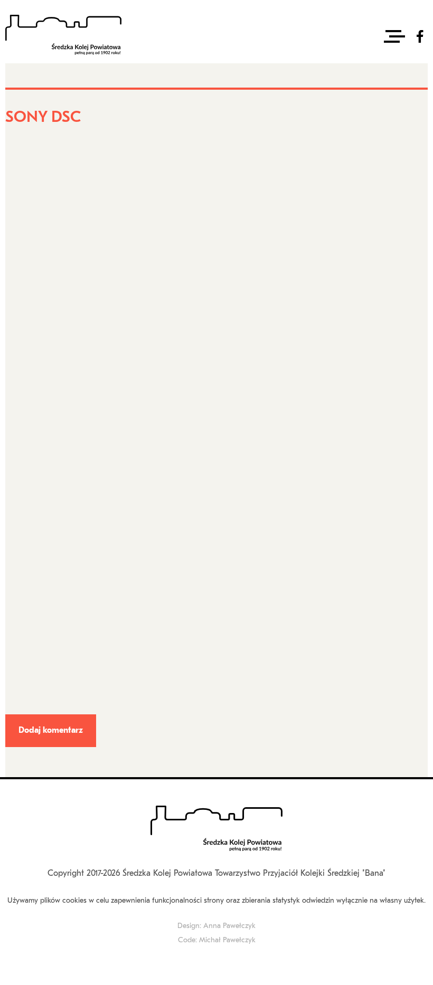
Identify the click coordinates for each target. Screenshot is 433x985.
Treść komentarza (36, 550)
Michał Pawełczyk (227, 940)
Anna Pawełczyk (229, 926)
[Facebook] (420, 36)
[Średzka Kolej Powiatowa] (63, 36)
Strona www (24, 481)
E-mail (18, 410)
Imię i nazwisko (32, 340)
